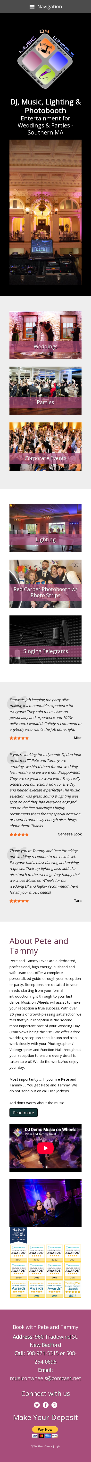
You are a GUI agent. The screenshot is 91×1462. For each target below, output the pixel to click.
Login (57, 1446)
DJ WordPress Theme (41, 1446)
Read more (23, 1112)
